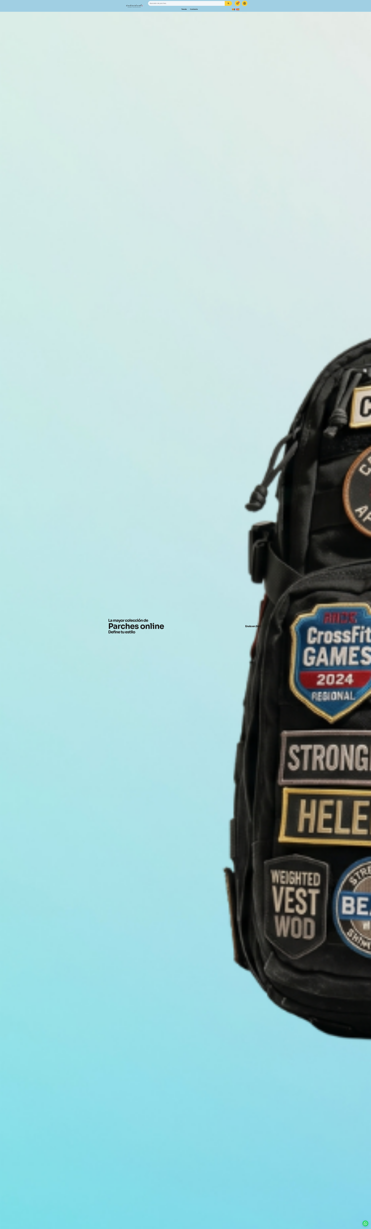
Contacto (194, 9)
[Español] (238, 9)
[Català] (233, 9)
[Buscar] (228, 3)
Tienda (184, 9)
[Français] (235, 9)
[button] (365, 1223)
